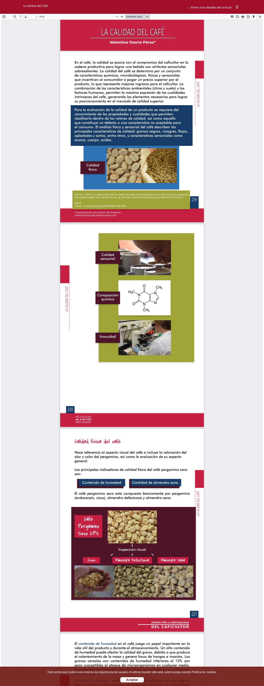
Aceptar (132, 680)
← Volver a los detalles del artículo (209, 7)
